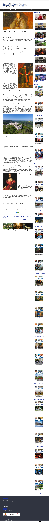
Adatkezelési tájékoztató (6, 506)
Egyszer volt (25, 9)
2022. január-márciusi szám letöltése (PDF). (39, 273)
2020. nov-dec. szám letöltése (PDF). (39, 446)
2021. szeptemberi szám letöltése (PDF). (39, 320)
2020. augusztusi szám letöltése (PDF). (39, 493)
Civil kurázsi (6, 9)
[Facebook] (16, 212)
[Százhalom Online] (3, 10)
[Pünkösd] (18, 223)
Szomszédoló (30, 9)
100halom (34, 9)
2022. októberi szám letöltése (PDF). (38, 179)
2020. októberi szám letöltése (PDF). (38, 462)
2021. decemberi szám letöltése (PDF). (39, 289)
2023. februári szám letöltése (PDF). (38, 131)
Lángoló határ (36, 55)
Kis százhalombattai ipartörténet (6, 230)
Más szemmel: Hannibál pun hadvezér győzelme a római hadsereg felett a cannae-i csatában (17, 217)
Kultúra (17, 9)
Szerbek (21, 9)
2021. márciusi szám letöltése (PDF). (39, 399)
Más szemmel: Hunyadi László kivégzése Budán (27, 230)
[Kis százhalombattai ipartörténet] (8, 223)
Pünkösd (14, 229)
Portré (15, 9)
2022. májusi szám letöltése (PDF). (38, 242)
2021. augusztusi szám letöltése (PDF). (39, 336)
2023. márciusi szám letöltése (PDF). (39, 115)
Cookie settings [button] (36, 521)
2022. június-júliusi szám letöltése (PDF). (39, 226)
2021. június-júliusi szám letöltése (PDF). (39, 352)
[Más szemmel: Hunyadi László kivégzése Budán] (28, 223)
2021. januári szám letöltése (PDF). (38, 430)
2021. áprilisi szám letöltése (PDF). (38, 383)
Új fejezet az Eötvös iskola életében (39, 38)
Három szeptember (37, 63)
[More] (19, 212)
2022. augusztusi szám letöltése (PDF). (39, 210)
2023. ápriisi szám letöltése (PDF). (38, 99)
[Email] (18, 212)
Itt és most (11, 9)
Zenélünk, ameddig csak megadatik (27, 219)
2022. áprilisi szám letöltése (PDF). (38, 257)
